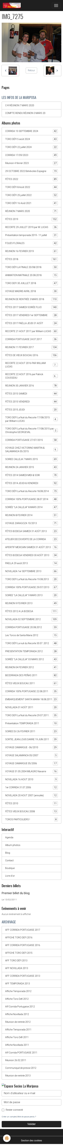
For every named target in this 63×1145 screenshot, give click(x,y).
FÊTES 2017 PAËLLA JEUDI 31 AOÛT (31, 323)
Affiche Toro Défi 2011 (17, 1037)
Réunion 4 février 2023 (31, 163)
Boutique (10, 868)
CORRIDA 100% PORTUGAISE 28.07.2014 (31, 499)
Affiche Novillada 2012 (17, 1014)
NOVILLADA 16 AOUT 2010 (31, 779)
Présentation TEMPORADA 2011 (31, 723)
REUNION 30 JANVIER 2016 (31, 385)
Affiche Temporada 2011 (18, 1029)
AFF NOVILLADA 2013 (16, 968)
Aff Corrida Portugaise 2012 (20, 1006)
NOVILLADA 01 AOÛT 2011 (31, 707)
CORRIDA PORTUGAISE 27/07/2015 (31, 440)
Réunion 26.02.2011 (15, 1060)
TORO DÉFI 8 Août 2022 (31, 187)
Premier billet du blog (16, 893)
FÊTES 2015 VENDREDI (31, 401)
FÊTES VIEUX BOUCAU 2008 (31, 811)
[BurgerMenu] (56, 5)
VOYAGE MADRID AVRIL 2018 (31, 291)
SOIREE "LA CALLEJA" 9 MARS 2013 (31, 595)
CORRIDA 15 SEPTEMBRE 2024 (31, 131)
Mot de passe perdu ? (27, 1117)
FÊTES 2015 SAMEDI (31, 393)
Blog (7, 852)
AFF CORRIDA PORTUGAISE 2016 (22, 945)
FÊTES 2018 (31, 259)
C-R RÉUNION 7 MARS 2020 (19, 105)
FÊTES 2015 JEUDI (31, 409)
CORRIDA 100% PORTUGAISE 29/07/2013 (31, 587)
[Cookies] (7, 1138)
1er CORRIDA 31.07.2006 (31, 787)
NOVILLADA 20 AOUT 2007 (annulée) (31, 795)
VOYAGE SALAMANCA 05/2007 (31, 755)
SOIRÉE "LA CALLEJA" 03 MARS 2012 (31, 659)
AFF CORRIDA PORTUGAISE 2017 (22, 930)
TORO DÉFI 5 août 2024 (31, 139)
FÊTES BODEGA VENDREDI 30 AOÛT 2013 (31, 555)
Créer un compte (9, 1117)
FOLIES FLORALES (31, 243)
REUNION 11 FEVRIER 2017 (31, 347)
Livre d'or (10, 875)
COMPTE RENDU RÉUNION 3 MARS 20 (25, 113)
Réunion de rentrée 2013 (18, 1075)
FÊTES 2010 (31, 803)
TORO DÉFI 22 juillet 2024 (31, 147)
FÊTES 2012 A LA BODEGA (31, 611)
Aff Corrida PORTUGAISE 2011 (21, 1052)
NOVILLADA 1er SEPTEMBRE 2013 (31, 571)
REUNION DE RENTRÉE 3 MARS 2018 (31, 299)
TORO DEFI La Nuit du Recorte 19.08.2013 (31, 579)
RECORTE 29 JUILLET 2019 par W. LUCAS (31, 227)
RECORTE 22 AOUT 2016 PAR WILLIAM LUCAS (31, 365)
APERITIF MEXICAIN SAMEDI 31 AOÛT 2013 (31, 547)
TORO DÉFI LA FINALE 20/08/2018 (31, 267)
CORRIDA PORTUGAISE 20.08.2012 (31, 627)
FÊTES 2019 (31, 219)
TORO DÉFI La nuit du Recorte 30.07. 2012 (31, 643)
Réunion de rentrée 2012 (18, 1022)
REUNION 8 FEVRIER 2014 (31, 515)
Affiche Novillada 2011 (17, 1045)
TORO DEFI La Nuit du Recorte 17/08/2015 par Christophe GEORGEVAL (31, 430)
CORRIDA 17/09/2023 (31, 155)
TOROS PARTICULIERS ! (31, 819)
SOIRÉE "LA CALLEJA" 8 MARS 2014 (31, 507)
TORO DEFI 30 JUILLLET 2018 (31, 283)
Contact (9, 860)
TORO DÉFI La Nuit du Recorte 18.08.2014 (31, 491)
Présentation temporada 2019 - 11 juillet (31, 235)
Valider (31, 1124)
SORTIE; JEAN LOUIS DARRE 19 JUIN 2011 (31, 739)
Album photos (12, 845)
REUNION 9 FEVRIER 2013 (31, 603)
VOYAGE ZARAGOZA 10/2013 (31, 523)
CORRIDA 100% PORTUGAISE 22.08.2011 (31, 691)
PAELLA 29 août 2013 (31, 563)
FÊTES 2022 (31, 179)
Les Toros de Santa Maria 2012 (31, 635)
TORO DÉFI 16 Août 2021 (31, 203)
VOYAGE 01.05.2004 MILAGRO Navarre (31, 771)
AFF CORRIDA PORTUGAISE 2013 (22, 976)
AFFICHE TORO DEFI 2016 (18, 937)
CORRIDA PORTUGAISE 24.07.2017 (31, 339)
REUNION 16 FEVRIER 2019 (31, 251)
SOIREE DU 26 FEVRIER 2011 (31, 731)
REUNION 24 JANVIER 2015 (31, 467)
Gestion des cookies (31, 1140)
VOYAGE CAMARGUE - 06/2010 (31, 747)
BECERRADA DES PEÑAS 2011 (31, 675)
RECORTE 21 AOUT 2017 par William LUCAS (31, 331)
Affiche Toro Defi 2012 (17, 999)
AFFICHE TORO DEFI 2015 (18, 953)
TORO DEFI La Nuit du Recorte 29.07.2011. (31, 715)
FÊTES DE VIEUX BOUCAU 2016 (31, 355)
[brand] (12, 5)
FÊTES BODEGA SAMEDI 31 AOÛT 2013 (31, 531)
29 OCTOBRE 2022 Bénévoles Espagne (31, 171)
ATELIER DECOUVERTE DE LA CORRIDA (31, 539)
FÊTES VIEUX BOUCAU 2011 (31, 683)
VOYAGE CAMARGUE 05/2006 (31, 763)
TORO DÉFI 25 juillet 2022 (31, 195)
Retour (31, 70)
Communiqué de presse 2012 (20, 1068)
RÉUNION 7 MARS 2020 (31, 211)
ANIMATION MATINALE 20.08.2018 (31, 275)
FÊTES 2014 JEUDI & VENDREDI (31, 483)
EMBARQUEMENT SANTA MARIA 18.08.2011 (31, 699)
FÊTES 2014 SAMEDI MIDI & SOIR (31, 475)
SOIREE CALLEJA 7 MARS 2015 (31, 459)
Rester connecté (14, 1109)
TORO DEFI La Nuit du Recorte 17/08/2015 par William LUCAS (31, 419)
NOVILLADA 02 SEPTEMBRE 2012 (31, 619)
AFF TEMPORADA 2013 (17, 983)
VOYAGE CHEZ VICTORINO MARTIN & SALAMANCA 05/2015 (31, 449)
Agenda (9, 837)
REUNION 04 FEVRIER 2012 (31, 667)
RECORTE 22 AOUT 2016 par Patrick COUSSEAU (31, 376)
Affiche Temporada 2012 (18, 991)
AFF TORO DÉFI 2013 (16, 960)
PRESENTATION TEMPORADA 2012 (31, 651)
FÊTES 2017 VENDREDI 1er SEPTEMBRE (31, 315)
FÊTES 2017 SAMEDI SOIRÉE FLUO (31, 307)
